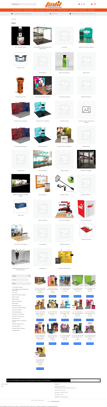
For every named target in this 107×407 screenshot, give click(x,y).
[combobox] (22, 4)
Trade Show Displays (28, 10)
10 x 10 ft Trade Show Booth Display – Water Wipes (65, 313)
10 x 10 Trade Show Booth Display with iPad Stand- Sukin (77, 337)
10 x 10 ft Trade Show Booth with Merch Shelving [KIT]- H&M (77, 313)
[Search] (35, 4)
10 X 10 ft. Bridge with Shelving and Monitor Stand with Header (40, 337)
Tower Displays (73, 10)
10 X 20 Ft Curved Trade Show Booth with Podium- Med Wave (40, 290)
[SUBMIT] (97, 380)
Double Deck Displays (62, 10)
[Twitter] (84, 4)
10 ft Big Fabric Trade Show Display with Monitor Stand (52, 290)
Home (12, 19)
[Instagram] (81, 4)
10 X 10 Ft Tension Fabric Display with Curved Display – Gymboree (40, 313)
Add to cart (40, 296)
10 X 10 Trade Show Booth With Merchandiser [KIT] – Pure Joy (89, 337)
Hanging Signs (82, 10)
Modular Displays (50, 10)
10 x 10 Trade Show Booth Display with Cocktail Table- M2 (64, 337)
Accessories (91, 10)
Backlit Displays (40, 10)
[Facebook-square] (79, 4)
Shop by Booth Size (17, 10)
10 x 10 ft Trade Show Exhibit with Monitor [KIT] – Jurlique (89, 313)
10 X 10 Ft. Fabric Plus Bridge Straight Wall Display (52, 337)
